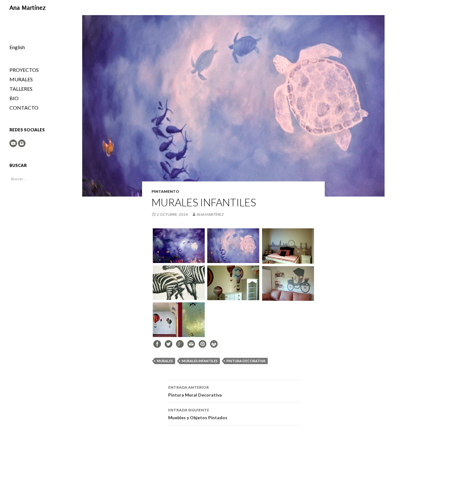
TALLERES (20, 89)
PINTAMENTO (165, 191)
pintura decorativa (246, 361)
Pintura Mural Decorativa (195, 391)
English (17, 47)
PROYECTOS (24, 70)
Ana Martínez (27, 7)
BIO (14, 98)
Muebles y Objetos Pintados (197, 414)
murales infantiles (200, 361)
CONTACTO (23, 108)
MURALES (165, 361)
